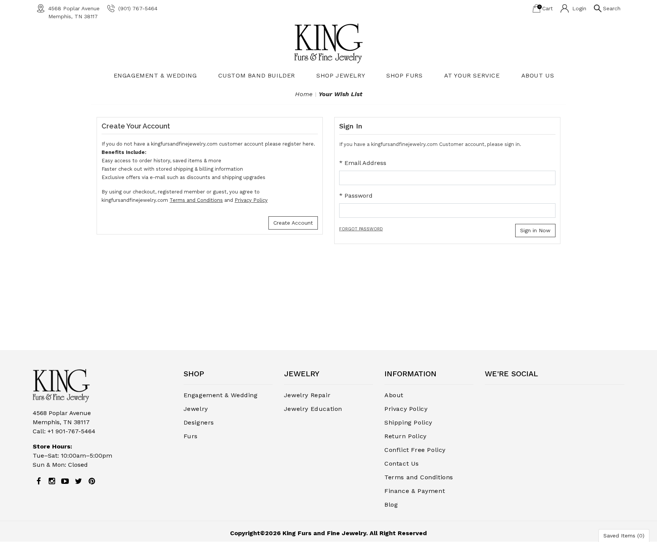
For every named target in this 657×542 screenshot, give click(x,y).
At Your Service (472, 75)
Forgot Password (361, 229)
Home (304, 94)
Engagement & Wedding (155, 75)
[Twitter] (78, 481)
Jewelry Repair (307, 395)
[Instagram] (51, 481)
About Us (537, 75)
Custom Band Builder (256, 75)
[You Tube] (65, 481)
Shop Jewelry (340, 75)
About (393, 395)
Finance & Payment (414, 490)
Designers (199, 422)
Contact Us (401, 463)
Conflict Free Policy (415, 449)
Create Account (293, 223)
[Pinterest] (91, 481)
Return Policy (405, 436)
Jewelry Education (313, 408)
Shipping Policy (408, 422)
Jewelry (196, 408)
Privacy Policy (251, 200)
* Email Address (362, 162)
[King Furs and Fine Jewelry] (328, 43)
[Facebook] (38, 481)
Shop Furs (404, 75)
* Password (356, 195)
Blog (391, 504)
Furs (191, 436)
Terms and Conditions (196, 200)
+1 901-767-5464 (71, 431)
